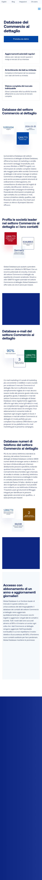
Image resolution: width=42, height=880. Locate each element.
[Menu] (39, 8)
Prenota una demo (21, 39)
